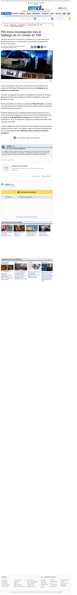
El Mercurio (7, 0)
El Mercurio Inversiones (5, 263)
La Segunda (65, 0)
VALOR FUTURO (65, 583)
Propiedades (36, 0)
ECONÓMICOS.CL (65, 580)
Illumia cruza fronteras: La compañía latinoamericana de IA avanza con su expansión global (34, 274)
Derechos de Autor (14, 592)
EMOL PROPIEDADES (32, 581)
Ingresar (60, 10)
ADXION (63, 581)
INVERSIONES (53, 581)
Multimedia (27, 16)
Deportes (22, 13)
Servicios (58, 13)
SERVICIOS (17, 581)
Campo (20, 0)
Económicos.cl (50, 0)
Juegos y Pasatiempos (36, 16)
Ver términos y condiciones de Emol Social (27, 217)
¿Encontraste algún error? (28, 138)
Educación (14, 16)
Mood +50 (44, 262)
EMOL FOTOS (17, 584)
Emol (2, 0)
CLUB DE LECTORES (43, 580)
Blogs (13, 0)
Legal (16, 0)
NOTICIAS (4, 580)
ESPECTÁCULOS (6, 584)
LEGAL (42, 587)
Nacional (7, 13)
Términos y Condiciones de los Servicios (40, 592)
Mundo (29, 13)
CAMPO (52, 580)
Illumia (30, 262)
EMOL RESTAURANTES (19, 586)
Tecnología (8, 16)
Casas (59, 0)
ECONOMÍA (4, 581)
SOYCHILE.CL (53, 586)
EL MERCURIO (44, 584)
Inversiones (26, 0)
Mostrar (36, 4)
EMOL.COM (44, 582)
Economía (15, 13)
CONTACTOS (30, 584)
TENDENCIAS (17, 580)
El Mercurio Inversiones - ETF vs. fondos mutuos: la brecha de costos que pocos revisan (7, 276)
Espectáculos (36, 13)
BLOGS (43, 585)
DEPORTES (4, 583)
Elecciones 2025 (47, 16)
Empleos (43, 0)
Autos (31, 0)
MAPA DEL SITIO (31, 586)
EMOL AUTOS (30, 580)
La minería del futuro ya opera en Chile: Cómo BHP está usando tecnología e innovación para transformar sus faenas (20, 275)
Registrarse (66, 10)
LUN (51, 583)
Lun (69, 0)
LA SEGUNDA (53, 584)
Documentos (20, 16)
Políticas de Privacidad (25, 592)
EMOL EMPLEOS (31, 583)
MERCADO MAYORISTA (63, 585)
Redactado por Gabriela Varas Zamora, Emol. (13, 47)
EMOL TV (16, 583)
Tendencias (45, 13)
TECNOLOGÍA (5, 586)
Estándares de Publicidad (56, 592)
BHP (15, 262)
